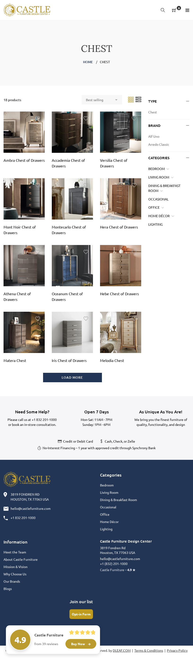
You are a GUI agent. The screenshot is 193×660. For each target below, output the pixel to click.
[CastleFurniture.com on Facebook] (52, 632)
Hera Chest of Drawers (119, 226)
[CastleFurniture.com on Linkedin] (78, 632)
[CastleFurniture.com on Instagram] (69, 632)
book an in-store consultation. (34, 424)
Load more (72, 377)
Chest (152, 112)
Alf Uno (153, 136)
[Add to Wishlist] (37, 118)
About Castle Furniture (21, 559)
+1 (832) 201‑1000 (114, 563)
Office (154, 207)
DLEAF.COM (122, 650)
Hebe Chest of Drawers (119, 293)
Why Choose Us (15, 574)
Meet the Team (15, 552)
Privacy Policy (177, 650)
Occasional (158, 199)
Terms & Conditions (148, 650)
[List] (138, 99)
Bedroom (156, 168)
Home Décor (159, 216)
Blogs (8, 588)
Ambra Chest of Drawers (24, 160)
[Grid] (131, 99)
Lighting (155, 224)
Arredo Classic (158, 144)
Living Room (158, 177)
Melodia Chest (112, 360)
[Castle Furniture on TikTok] (88, 632)
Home (88, 62)
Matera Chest (15, 360)
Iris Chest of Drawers (69, 360)
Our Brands (12, 581)
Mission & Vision (16, 567)
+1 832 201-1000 (44, 419)
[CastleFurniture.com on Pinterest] (61, 632)
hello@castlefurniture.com (31, 508)
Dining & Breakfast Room (118, 500)
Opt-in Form (81, 614)
